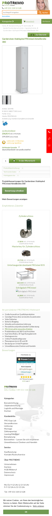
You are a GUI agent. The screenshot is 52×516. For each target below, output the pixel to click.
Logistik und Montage (13, 408)
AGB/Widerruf (10, 469)
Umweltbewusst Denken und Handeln (20, 442)
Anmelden (6, 16)
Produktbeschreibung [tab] (12, 168)
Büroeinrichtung (11, 403)
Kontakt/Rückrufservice (14, 454)
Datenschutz (9, 472)
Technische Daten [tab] (10, 172)
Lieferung (8, 426)
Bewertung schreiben (14, 191)
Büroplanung (9, 437)
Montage (8, 429)
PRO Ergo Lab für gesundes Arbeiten (18, 329)
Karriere (7, 467)
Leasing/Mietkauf (11, 434)
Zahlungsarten (10, 431)
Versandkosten (10, 423)
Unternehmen (10, 464)
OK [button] (26, 512)
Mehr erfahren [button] (38, 506)
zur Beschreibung (8, 131)
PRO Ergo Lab (10, 420)
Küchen (7, 411)
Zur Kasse (46, 21)
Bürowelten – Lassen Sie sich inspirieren (21, 439)
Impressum (9, 475)
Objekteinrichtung (12, 405)
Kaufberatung (10, 452)
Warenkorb (30, 21)
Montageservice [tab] (9, 175)
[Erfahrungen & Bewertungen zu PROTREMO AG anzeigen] (26, 363)
